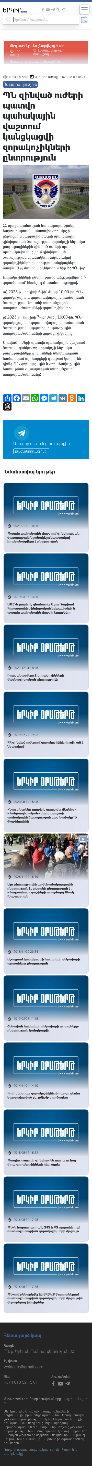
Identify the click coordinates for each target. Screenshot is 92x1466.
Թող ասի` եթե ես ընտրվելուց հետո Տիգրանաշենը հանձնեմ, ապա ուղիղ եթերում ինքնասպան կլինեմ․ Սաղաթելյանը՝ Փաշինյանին (45, 46)
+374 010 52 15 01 (21, 1382)
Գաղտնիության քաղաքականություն (31, 1449)
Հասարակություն (50, 50)
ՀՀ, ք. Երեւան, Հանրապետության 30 (39, 1351)
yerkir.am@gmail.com (23, 1367)
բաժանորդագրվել (31, 451)
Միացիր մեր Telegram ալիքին (41, 443)
